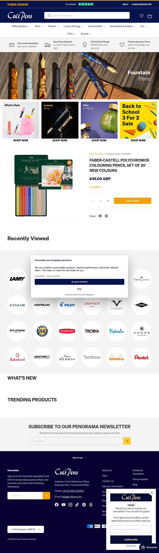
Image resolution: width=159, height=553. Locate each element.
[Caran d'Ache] (92, 305)
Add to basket (132, 200)
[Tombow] (92, 357)
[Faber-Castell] (142, 279)
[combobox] (87, 15)
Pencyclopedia (140, 479)
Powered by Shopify (28, 539)
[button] (149, 16)
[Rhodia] (117, 357)
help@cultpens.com (72, 496)
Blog (135, 484)
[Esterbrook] (17, 357)
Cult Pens (16, 539)
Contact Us (108, 481)
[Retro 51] (42, 331)
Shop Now (20, 140)
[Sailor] (17, 305)
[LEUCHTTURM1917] (42, 357)
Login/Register (142, 4)
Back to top (78, 457)
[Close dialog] (152, 492)
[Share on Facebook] (100, 216)
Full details (95, 186)
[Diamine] (142, 305)
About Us (107, 470)
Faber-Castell (96, 153)
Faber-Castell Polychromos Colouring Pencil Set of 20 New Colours (119, 165)
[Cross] (142, 331)
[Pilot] (67, 305)
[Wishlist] (141, 16)
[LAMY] (17, 279)
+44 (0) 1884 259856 (73, 490)
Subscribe (131, 539)
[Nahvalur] (117, 331)
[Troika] (92, 331)
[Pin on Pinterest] (106, 216)
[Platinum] (17, 331)
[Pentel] (142, 357)
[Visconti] (117, 305)
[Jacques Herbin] (67, 357)
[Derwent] (67, 331)
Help (126, 4)
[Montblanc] (42, 305)
